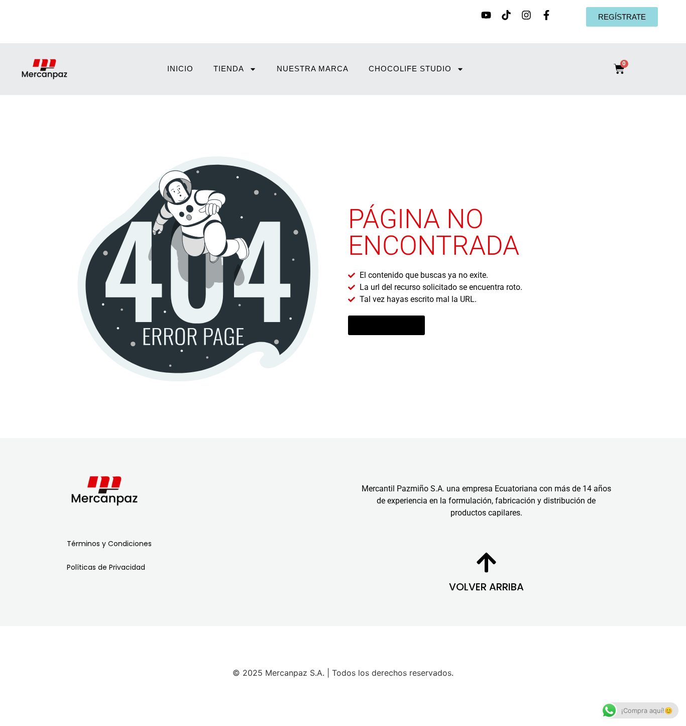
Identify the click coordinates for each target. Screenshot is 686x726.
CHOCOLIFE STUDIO (409, 68)
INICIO (180, 68)
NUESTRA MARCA (312, 68)
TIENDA (228, 68)
